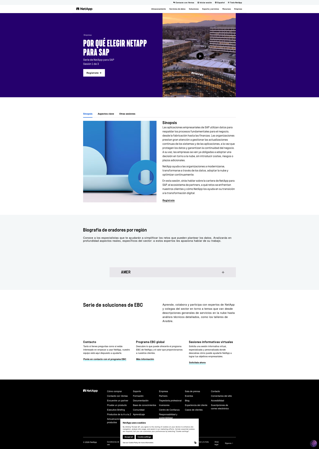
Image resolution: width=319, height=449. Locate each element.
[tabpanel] (159, 161)
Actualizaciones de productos (116, 420)
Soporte (137, 391)
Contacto (215, 391)
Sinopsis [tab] (87, 113)
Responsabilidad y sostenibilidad (168, 416)
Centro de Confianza (169, 409)
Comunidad (138, 409)
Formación (138, 395)
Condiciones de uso (113, 443)
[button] (159, 9)
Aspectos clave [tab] (106, 113)
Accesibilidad (217, 400)
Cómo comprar (114, 391)
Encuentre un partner (117, 400)
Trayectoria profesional (170, 400)
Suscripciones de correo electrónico (220, 406)
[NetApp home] (84, 9)
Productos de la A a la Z (119, 414)
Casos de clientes (194, 409)
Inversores (164, 405)
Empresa (88, 35)
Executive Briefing (116, 409)
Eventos (189, 395)
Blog (187, 400)
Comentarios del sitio (221, 395)
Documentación (141, 400)
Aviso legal (217, 443)
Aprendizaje (139, 414)
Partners (163, 395)
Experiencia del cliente (196, 405)
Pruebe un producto (117, 405)
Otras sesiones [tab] (127, 113)
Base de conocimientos (144, 405)
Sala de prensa (192, 391)
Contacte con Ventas (117, 395)
